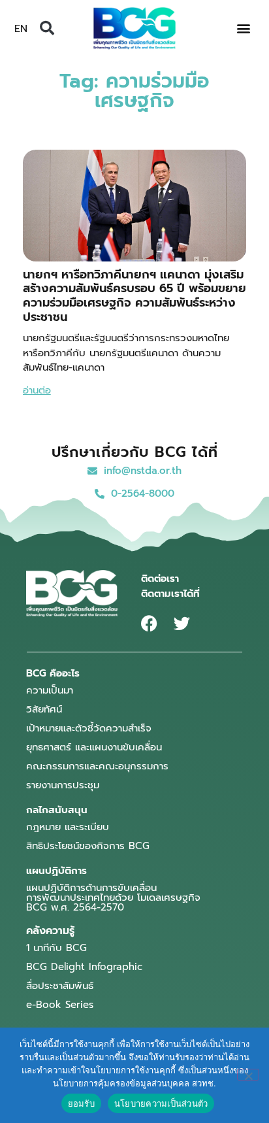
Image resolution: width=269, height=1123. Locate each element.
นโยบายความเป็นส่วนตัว (161, 1103)
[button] (47, 28)
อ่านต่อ (37, 390)
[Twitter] (182, 623)
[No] (248, 1075)
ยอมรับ (81, 1103)
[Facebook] (149, 623)
